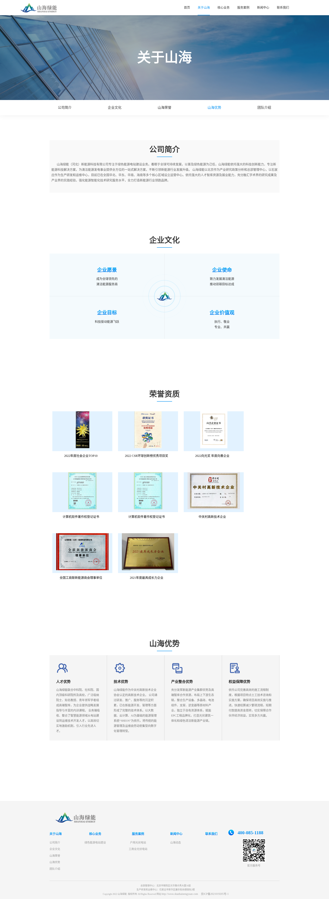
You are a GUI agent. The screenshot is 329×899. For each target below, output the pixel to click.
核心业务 (223, 7)
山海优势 (55, 862)
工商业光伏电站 (138, 849)
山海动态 (175, 842)
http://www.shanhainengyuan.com (180, 894)
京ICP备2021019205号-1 (215, 894)
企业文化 (55, 849)
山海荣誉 (55, 855)
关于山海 (204, 7)
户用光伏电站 (138, 842)
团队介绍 (55, 868)
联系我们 (283, 7)
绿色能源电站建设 (95, 842)
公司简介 (55, 842)
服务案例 (243, 7)
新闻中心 (263, 7)
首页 (187, 7)
